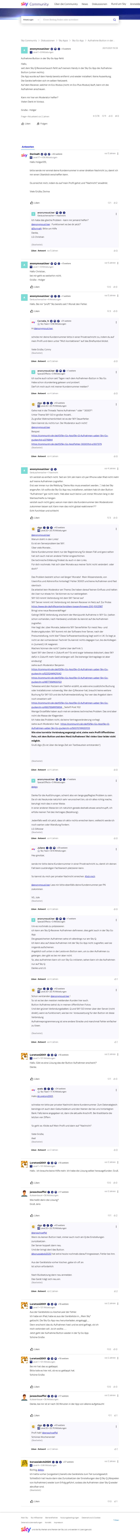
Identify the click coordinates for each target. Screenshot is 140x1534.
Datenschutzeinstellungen (31, 1522)
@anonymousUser (40, 224)
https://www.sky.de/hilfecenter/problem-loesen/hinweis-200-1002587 (67, 606)
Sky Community (29, 40)
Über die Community (66, 4)
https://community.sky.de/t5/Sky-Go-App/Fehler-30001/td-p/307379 (66, 444)
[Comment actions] (118, 153)
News (85, 4)
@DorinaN (36, 228)
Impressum (58, 1522)
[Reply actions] (116, 214)
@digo (34, 786)
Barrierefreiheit (51, 1518)
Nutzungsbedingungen (69, 1518)
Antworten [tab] (28, 146)
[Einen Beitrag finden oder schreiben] (114, 19)
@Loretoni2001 (45, 1096)
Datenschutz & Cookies (91, 1518)
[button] (33, 250)
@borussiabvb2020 (41, 1253)
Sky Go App (78, 40)
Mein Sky (24, 1518)
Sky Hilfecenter (37, 1518)
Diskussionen (99, 4)
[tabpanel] (70, 828)
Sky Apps (63, 40)
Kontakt (48, 1522)
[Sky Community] (36, 4)
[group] (96, 116)
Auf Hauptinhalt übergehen (13, 2)
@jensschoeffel (39, 1232)
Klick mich (90, 876)
